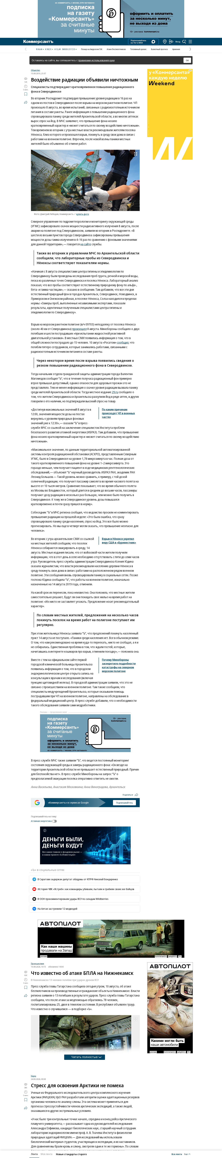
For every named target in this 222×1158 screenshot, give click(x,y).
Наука (33, 1113)
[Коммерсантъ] (38, 41)
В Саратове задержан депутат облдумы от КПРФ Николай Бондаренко (78, 879)
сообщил (123, 343)
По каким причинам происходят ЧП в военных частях (118, 413)
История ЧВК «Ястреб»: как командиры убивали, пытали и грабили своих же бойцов (86, 889)
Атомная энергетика (41, 820)
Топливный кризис (138, 49)
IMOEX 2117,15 (68, 49)
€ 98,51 (48, 49)
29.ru (115, 392)
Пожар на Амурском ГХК (91, 49)
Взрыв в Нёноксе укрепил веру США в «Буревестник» (119, 540)
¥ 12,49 (58, 49)
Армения (176, 49)
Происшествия (37, 963)
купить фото (82, 214)
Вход (177, 41)
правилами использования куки (96, 60)
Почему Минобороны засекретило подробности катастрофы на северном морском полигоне (119, 665)
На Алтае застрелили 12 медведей (57, 908)
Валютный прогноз (159, 49)
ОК (187, 60)
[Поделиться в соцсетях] (25, 102)
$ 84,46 (39, 49)
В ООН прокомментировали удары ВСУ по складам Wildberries (73, 899)
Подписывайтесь (124, 802)
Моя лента (46, 1154)
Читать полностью (84, 1057)
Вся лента (177, 1154)
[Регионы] (165, 41)
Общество (35, 70)
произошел (79, 329)
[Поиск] (184, 41)
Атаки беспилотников (116, 49)
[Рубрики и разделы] (190, 41)
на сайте (85, 244)
